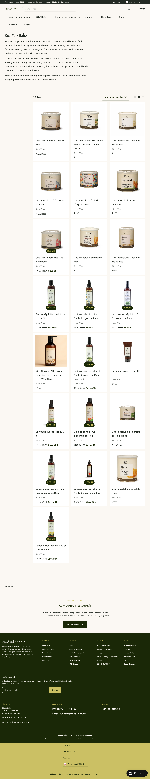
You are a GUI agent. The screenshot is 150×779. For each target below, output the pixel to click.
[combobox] (50, 9)
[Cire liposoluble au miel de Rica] (89, 246)
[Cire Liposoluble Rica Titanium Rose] (51, 247)
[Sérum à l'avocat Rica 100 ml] (127, 360)
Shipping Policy (130, 645)
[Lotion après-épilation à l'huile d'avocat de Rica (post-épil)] (89, 362)
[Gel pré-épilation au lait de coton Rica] (51, 304)
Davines (100, 660)
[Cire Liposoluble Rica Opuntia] (127, 189)
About (27, 24)
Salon (122, 16)
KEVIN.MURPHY (103, 664)
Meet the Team (48, 653)
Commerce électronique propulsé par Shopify (82, 774)
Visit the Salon (48, 657)
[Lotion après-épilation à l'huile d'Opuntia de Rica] (89, 478)
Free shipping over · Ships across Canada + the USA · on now (38, 2)
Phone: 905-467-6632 (64, 708)
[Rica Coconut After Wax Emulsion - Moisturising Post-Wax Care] (51, 362)
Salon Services (48, 649)
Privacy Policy (129, 653)
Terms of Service (131, 657)
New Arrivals (74, 660)
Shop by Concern (76, 649)
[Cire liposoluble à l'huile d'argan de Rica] (89, 189)
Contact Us (46, 660)
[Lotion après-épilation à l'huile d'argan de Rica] (89, 304)
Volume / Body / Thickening (107, 657)
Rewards (12, 24)
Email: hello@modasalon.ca (17, 722)
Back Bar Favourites (77, 653)
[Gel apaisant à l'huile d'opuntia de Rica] (89, 421)
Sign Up (55, 690)
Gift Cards (73, 664)
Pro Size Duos (74, 657)
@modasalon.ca (111, 708)
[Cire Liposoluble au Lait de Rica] (51, 130)
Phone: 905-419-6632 (14, 717)
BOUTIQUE (42, 16)
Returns (127, 649)
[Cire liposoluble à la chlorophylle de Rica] (127, 421)
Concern (90, 16)
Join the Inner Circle (75, 624)
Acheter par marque (66, 16)
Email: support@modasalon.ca (69, 713)
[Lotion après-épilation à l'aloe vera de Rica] (127, 304)
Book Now (46, 645)
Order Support (130, 664)
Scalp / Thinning (103, 653)
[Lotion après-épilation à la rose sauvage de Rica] (51, 478)
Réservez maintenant (19, 16)
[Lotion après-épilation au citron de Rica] (51, 535)
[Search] (75, 9)
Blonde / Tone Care (104, 649)
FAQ (125, 660)
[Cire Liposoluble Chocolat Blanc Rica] (127, 129)
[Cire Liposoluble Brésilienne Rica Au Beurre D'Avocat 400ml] (89, 131)
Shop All (72, 645)
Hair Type (107, 16)
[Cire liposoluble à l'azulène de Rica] (51, 190)
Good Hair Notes (103, 645)
